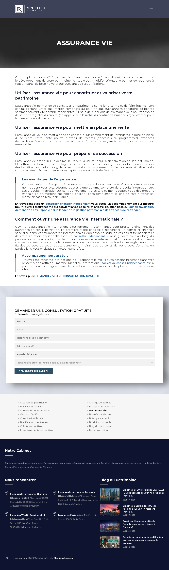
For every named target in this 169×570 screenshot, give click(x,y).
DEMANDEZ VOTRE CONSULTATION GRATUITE (68, 276)
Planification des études (34, 422)
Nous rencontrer (98, 430)
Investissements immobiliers (36, 430)
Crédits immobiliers (31, 426)
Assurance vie (98, 410)
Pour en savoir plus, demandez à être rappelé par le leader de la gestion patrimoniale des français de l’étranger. (84, 208)
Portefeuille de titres (101, 414)
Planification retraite (31, 406)
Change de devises (100, 402)
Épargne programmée (102, 406)
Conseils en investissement (35, 410)
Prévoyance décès (100, 418)
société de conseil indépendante (123, 263)
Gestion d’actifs (29, 414)
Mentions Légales (63, 558)
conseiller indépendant (89, 236)
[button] (151, 9)
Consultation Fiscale (31, 418)
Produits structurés (100, 422)
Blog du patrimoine (100, 426)
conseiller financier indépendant (68, 203)
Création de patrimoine (33, 402)
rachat (89, 115)
